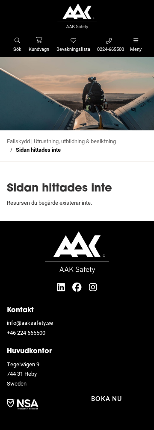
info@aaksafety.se (30, 323)
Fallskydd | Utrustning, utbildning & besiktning (61, 141)
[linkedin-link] (62, 287)
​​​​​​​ (22, 403)
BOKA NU (106, 399)
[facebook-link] (77, 287)
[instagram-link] (93, 287)
